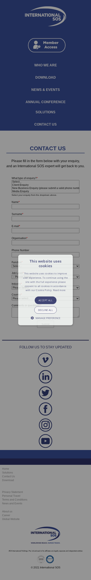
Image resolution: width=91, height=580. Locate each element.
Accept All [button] (45, 300)
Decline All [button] (45, 310)
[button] (45, 290)
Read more (59, 290)
